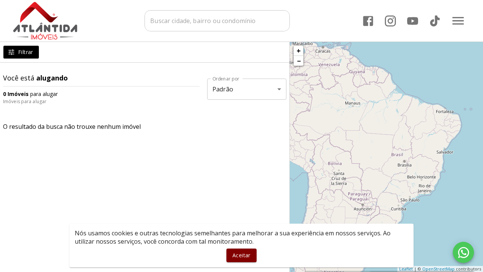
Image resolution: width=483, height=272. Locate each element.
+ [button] (299, 50)
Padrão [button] (222, 89)
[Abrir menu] (458, 21)
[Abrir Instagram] (390, 21)
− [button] (299, 60)
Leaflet (406, 269)
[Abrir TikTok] (434, 21)
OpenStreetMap (438, 269)
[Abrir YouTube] (412, 21)
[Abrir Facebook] (368, 21)
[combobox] (217, 20)
